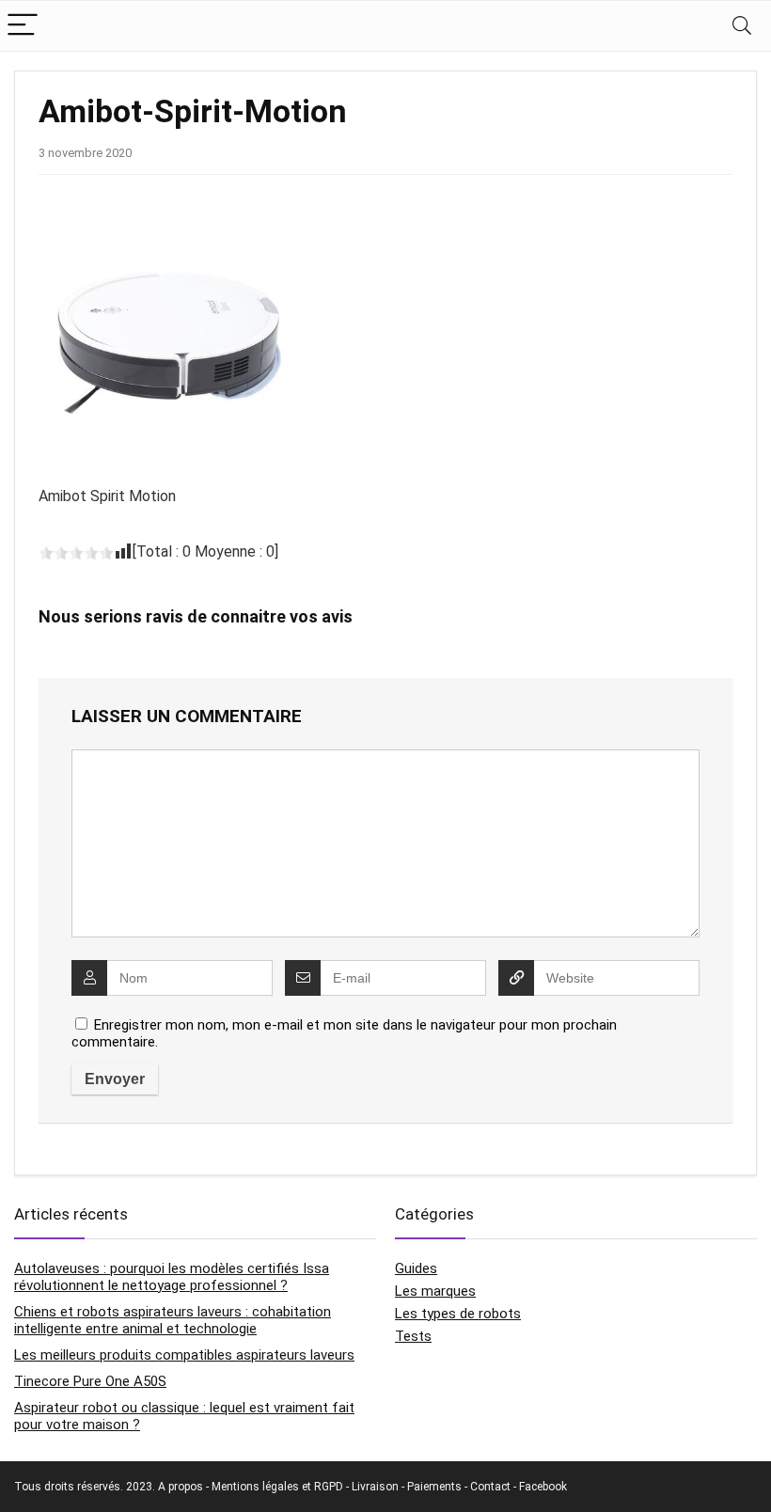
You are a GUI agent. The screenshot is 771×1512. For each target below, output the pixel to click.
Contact (490, 1486)
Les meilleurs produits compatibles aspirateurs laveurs (184, 1355)
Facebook (543, 1486)
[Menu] (22, 26)
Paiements (434, 1486)
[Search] (741, 26)
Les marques (435, 1291)
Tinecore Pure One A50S (90, 1381)
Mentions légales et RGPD (277, 1486)
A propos (180, 1486)
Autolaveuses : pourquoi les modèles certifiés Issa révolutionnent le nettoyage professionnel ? (171, 1277)
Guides (416, 1268)
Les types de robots (458, 1313)
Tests (413, 1336)
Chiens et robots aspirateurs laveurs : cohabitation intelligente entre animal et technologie (172, 1320)
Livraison (375, 1486)
